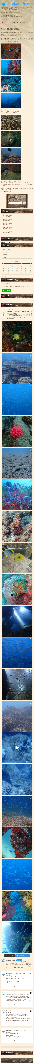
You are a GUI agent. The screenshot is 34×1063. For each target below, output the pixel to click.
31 (3, 273)
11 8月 (24, 993)
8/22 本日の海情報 (7, 215)
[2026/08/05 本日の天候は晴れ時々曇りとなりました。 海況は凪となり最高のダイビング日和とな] (17, 779)
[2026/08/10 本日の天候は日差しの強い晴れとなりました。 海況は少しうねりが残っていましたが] (17, 652)
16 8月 (24, 973)
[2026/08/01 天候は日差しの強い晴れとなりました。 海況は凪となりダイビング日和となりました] (17, 842)
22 (25, 270)
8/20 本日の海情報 (7, 223)
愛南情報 (5, 254)
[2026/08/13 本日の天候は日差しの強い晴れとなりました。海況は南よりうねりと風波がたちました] (17, 558)
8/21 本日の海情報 (7, 219)
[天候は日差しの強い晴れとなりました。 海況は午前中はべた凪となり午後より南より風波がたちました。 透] (17, 399)
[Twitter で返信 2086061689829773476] (6, 1041)
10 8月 (24, 1011)
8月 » (6, 276)
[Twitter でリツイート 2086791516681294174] (9, 1024)
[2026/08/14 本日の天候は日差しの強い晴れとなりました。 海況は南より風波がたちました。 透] (17, 526)
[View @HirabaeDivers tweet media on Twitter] (7, 983)
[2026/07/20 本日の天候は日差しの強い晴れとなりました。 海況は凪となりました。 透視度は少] (17, 937)
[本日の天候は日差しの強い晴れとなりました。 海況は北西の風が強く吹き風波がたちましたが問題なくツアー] (17, 621)
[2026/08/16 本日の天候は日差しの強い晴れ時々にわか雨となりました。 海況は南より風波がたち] (17, 463)
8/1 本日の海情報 (6, 191)
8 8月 (24, 1030)
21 (21, 270)
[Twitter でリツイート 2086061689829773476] (9, 1041)
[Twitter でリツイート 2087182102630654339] (9, 1005)
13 (17, 268)
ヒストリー (5, 252)
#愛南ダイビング (12, 981)
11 (8, 268)
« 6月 (3, 276)
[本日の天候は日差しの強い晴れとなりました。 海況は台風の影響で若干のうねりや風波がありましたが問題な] (17, 684)
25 (8, 272)
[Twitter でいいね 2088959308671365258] (12, 987)
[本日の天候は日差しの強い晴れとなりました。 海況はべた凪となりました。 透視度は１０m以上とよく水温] (17, 368)
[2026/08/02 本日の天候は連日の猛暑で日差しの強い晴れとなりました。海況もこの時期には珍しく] (17, 811)
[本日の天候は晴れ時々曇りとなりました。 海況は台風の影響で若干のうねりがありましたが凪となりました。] (17, 716)
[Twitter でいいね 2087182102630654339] (12, 1005)
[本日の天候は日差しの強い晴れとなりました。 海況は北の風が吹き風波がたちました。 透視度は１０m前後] (17, 589)
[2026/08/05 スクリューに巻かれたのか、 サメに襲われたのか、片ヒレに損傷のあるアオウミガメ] (17, 747)
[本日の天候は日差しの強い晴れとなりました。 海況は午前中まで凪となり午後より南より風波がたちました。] (17, 336)
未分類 (4, 257)
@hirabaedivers (17, 973)
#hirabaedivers (28, 981)
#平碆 (7, 981)
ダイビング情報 (18, 188)
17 (3, 270)
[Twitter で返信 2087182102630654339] (6, 1005)
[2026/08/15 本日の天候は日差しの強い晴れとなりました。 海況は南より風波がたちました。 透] (17, 494)
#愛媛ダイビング (21, 981)
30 (30, 272)
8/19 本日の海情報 (7, 227)
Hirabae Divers (9, 973)
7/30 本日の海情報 (6, 189)
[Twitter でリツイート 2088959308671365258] (9, 987)
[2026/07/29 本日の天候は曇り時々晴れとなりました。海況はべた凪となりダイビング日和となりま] (17, 874)
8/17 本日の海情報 (7, 231)
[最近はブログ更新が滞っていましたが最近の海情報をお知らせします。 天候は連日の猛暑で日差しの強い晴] (17, 906)
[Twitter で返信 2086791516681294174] (6, 1024)
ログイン (30, 1061)
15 (25, 268)
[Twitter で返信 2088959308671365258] (6, 987)
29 (25, 272)
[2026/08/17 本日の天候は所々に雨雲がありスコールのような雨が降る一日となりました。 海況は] (17, 431)
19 (12, 270)
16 (30, 268)
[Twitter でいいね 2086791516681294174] (12, 1024)
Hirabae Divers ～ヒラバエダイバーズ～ (17, 4)
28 (21, 272)
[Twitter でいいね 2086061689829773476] (12, 1041)
